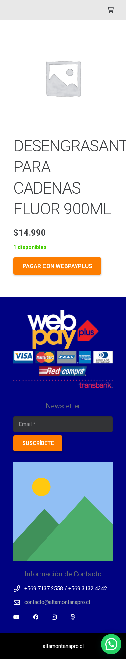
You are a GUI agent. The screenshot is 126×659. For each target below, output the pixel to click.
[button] (96, 10)
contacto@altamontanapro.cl (57, 602)
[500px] (72, 617)
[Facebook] (35, 617)
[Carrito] (110, 10)
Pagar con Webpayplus (57, 266)
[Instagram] (54, 617)
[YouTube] (16, 617)
